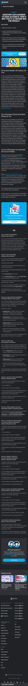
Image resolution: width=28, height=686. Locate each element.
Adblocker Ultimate (4, 630)
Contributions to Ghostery (17, 163)
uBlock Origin (3, 641)
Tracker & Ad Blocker (6, 605)
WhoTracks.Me (5, 610)
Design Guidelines (18, 634)
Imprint (18, 678)
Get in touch (14, 560)
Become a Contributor (5, 657)
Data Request (17, 632)
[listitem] (7, 583)
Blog (2, 665)
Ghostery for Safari (19, 610)
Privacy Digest (4, 613)
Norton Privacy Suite (4, 633)
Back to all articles (8, 6)
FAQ (15, 624)
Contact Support (18, 626)
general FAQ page (5, 108)
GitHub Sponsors (7, 322)
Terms (9, 678)
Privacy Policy (13, 678)
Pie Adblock (3, 635)
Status (2, 649)
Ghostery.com (6, 311)
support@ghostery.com (8, 554)
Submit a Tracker (18, 629)
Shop (2, 662)
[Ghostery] (4, 2)
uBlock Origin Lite (4, 643)
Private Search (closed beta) (7, 608)
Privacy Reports (4, 654)
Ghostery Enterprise (4, 659)
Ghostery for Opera (19, 613)
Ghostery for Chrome (19, 605)
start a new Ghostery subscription (17, 414)
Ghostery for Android (19, 618)
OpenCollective (6, 317)
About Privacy (17, 637)
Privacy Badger (3, 638)
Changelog (3, 667)
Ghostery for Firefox (19, 608)
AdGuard (2, 625)
